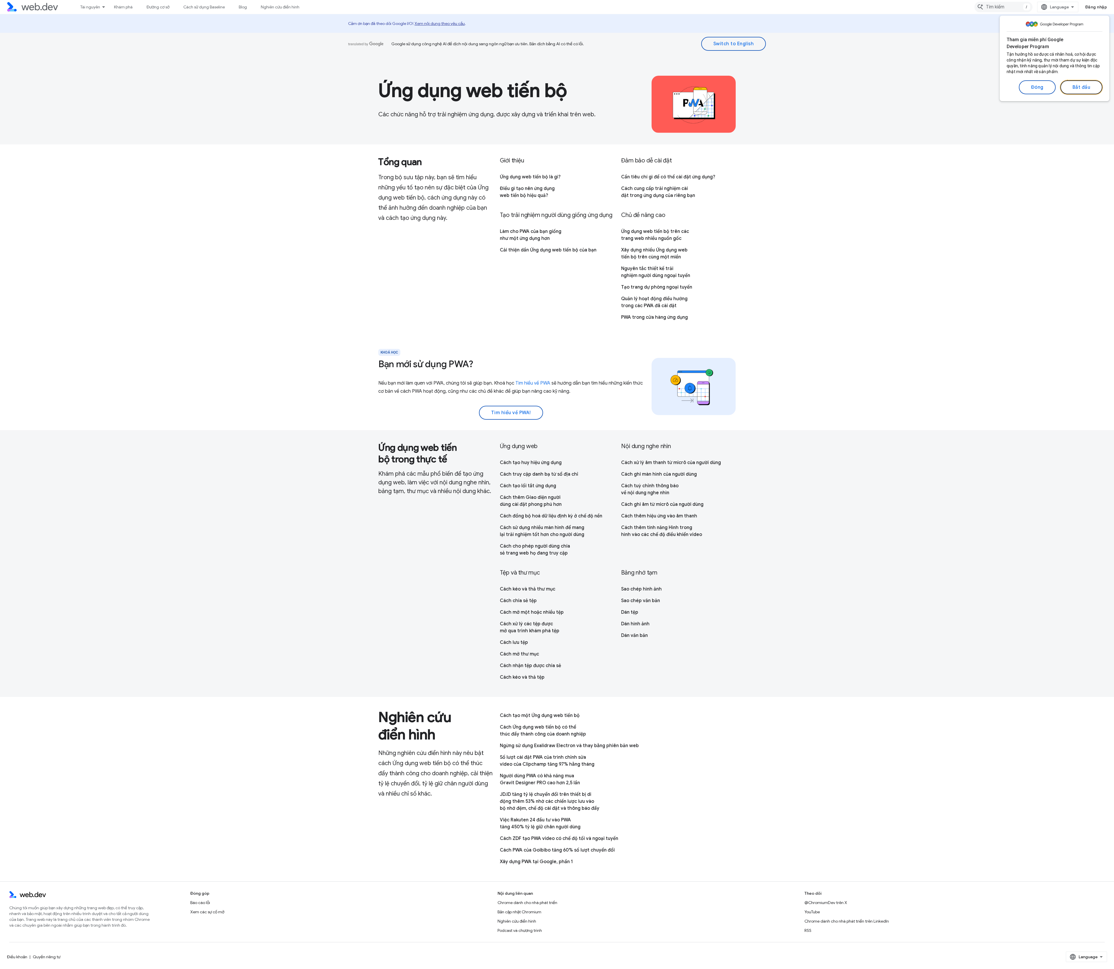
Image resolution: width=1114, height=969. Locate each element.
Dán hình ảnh (635, 624)
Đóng (1037, 87)
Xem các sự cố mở (207, 911)
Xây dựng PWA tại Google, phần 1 (536, 862)
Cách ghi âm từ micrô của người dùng (662, 504)
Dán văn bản (634, 635)
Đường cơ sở (158, 7)
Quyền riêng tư (46, 956)
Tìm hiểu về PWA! (511, 413)
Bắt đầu (1082, 87)
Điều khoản (17, 956)
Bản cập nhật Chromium (519, 911)
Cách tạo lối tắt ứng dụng (528, 486)
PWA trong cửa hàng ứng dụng (654, 317)
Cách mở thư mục (519, 654)
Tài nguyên (90, 7)
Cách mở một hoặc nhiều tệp (532, 612)
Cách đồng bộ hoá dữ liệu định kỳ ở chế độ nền (551, 516)
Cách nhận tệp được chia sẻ (530, 666)
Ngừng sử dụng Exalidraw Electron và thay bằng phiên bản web (569, 746)
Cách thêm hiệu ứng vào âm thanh (659, 516)
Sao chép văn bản (640, 601)
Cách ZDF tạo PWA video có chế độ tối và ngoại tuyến (559, 838)
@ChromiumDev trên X (825, 902)
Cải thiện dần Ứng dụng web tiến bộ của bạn (548, 250)
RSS (807, 930)
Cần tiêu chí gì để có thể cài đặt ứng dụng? (668, 177)
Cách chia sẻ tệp (518, 601)
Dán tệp (629, 612)
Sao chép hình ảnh (641, 589)
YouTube (812, 911)
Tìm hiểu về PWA (533, 383)
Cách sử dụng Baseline (204, 7)
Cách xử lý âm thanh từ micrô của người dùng (671, 463)
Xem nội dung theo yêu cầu (440, 23)
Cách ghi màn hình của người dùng (659, 474)
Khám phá (123, 7)
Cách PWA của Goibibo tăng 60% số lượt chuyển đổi (557, 850)
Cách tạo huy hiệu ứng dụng (531, 463)
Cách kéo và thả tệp (522, 677)
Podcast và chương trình (520, 930)
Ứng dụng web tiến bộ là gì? (530, 177)
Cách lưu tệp (514, 642)
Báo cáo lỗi (200, 902)
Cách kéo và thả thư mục (527, 589)
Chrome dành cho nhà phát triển (527, 902)
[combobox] (1003, 7)
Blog (243, 7)
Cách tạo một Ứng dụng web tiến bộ (540, 715)
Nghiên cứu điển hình (280, 7)
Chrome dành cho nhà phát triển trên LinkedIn (846, 921)
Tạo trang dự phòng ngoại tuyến (656, 287)
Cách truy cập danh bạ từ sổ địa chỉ (539, 474)
